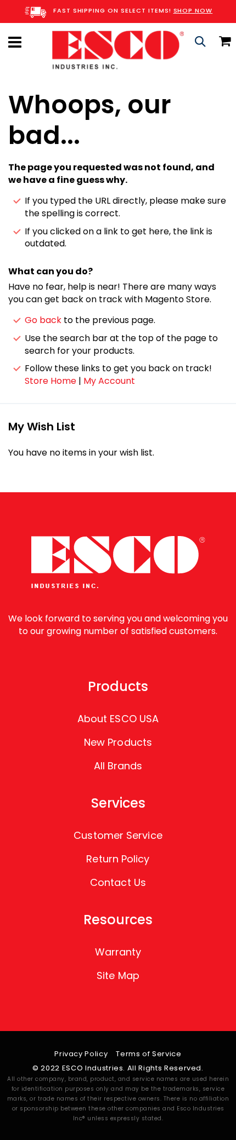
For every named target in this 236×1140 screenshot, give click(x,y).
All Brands (118, 766)
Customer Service (118, 835)
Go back (43, 320)
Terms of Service (148, 1054)
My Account (109, 381)
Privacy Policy (81, 1054)
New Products (118, 742)
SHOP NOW (193, 10)
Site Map (118, 975)
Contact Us (118, 882)
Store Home (50, 381)
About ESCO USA (118, 719)
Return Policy (117, 859)
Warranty (118, 952)
